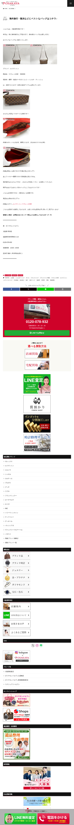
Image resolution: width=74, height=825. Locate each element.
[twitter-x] (33, 645)
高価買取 (52, 280)
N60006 (7, 277)
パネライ (8, 534)
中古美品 (16, 280)
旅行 (27, 280)
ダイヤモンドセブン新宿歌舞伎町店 (16, 680)
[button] (11, 289)
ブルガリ (8, 482)
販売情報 (20, 275)
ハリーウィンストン (11, 512)
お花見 (12, 277)
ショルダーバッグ (20, 277)
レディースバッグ (8, 280)
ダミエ (27, 277)
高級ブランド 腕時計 (11, 538)
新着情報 (14, 275)
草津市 (43, 280)
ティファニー (9, 517)
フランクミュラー (11, 495)
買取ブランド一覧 (11, 542)
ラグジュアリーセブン (12, 684)
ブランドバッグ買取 (45, 277)
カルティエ (8, 478)
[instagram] (37, 645)
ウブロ (7, 491)
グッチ (7, 487)
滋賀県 (38, 280)
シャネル (8, 474)
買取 (47, 280)
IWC (6, 508)
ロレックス (8, 461)
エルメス (8, 470)
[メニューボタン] (70, 3)
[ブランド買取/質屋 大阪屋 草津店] (10, 3)
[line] (41, 645)
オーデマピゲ (9, 500)
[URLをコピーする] (62, 289)
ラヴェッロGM (55, 277)
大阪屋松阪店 (9, 671)
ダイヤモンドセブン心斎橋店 (14, 676)
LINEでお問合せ (37, 333)
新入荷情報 (8, 275)
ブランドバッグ (34, 277)
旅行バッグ (32, 280)
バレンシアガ (9, 525)
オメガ (7, 504)
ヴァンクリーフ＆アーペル (13, 530)
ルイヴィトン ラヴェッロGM (22, 204)
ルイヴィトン (63, 277)
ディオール (8, 521)
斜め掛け (22, 280)
